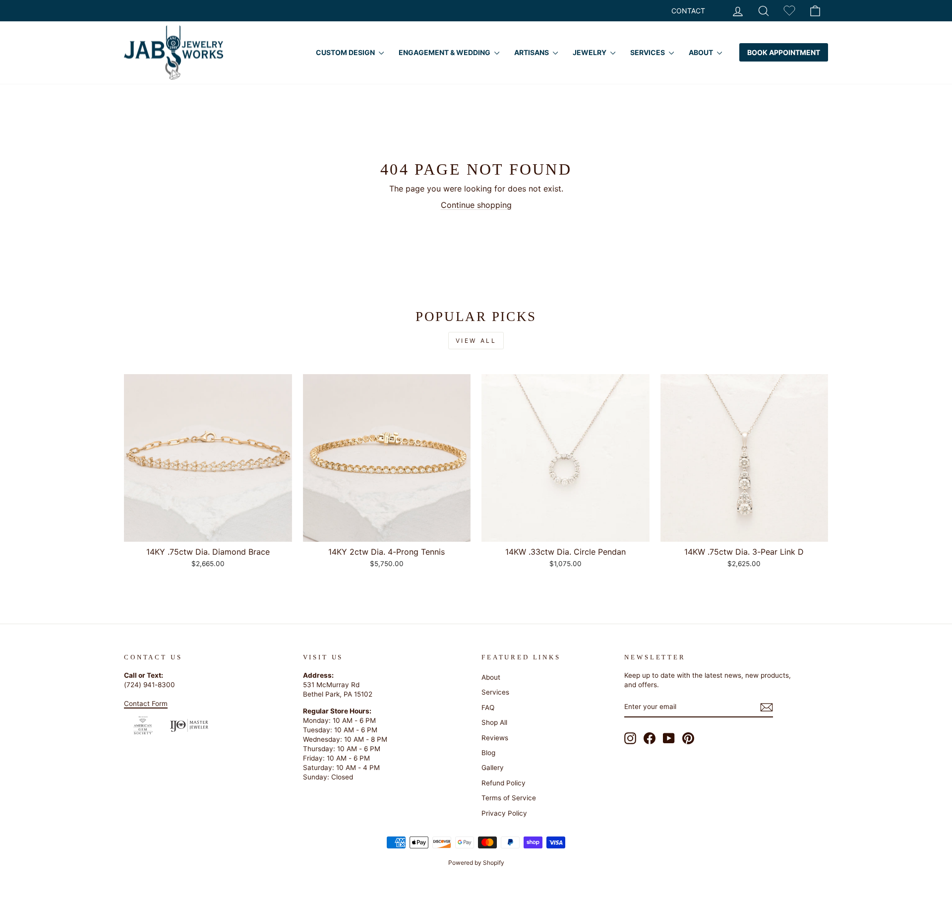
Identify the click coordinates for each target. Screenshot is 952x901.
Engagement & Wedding (445, 52)
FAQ (487, 707)
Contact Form (146, 704)
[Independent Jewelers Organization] (189, 725)
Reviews (494, 738)
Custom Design (346, 52)
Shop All (494, 722)
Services (648, 52)
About (701, 52)
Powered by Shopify (476, 862)
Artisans (532, 52)
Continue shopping (476, 205)
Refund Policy (503, 783)
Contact (688, 10)
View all (476, 340)
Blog (488, 753)
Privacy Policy (504, 813)
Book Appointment (783, 52)
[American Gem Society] (143, 725)
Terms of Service (508, 798)
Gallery (492, 768)
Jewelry (590, 52)
